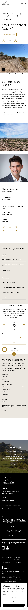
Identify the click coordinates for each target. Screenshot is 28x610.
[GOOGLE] (3, 234)
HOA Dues (4, 399)
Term (3, 379)
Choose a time (5, 333)
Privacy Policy (10, 522)
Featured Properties (17, 558)
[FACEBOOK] (3, 226)
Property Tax (5, 389)
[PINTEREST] (20, 535)
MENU (22, 3)
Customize (14, 601)
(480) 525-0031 (6, 199)
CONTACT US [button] (14, 464)
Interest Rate (5, 394)
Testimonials (6, 562)
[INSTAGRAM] (10, 226)
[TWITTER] (3, 230)
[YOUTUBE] (10, 230)
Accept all (14, 605)
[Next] (24, 325)
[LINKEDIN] (17, 226)
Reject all (14, 597)
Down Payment (6, 384)
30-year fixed (5, 381)
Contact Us (18, 562)
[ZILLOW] (17, 230)
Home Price (5, 374)
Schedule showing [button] (9, 34)
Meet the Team (7, 557)
